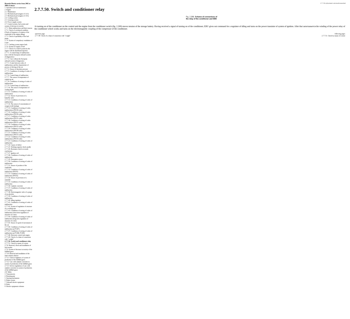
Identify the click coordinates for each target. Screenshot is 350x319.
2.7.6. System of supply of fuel (15, 47)
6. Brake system (10, 280)
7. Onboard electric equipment (14, 282)
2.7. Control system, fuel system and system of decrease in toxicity (16, 25)
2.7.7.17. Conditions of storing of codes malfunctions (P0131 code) (17, 117)
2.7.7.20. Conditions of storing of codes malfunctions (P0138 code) (17, 130)
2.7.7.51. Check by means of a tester (16, 243)
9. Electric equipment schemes (14, 286)
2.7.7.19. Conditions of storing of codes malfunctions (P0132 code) (17, 125)
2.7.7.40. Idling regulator (13, 200)
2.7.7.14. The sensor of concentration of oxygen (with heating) (17, 105)
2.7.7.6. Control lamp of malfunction (16, 75)
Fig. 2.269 (190, 17)
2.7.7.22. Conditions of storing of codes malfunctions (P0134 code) (17, 138)
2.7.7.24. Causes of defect (13, 145)
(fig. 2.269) (117, 26)
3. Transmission (10, 274)
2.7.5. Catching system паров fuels (16, 44)
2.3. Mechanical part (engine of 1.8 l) (17, 16)
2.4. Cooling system (11, 18)
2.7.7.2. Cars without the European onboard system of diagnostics (16, 60)
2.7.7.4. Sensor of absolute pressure (16, 69)
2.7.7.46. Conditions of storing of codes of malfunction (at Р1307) (18, 228)
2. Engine (8, 10)
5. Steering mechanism (12, 278)
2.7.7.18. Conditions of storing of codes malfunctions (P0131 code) (17, 121)
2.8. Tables (8, 272)
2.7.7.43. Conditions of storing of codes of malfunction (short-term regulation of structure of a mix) (18, 213)
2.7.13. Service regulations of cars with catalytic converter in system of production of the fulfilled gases (18, 268)
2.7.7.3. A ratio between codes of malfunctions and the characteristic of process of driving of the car (17, 65)
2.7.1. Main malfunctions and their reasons (18, 28)
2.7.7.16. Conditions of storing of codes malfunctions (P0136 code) (17, 113)
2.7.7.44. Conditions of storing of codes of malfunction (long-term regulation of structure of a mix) (18, 219)
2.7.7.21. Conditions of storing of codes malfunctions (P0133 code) (17, 134)
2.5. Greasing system (11, 20)
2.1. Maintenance (10, 12)
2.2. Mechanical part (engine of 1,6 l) (17, 14)
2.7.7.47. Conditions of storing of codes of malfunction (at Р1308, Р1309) (18, 232)
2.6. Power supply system (13, 22)
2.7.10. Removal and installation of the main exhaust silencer (17, 255)
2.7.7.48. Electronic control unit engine (17, 235)
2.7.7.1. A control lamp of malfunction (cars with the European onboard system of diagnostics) (18, 55)
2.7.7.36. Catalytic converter (14, 186)
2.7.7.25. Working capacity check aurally (18, 147)
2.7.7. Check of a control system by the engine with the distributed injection (17, 50)
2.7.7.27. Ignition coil (12, 153)
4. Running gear (10, 276)
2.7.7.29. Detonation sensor (14, 159)
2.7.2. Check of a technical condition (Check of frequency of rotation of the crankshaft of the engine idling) (17, 32)
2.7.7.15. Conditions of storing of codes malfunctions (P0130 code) (17, 109)
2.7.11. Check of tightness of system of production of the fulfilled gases (17, 259)
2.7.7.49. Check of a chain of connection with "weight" (52, 36)
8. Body (7, 284)
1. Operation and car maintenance (15, 8)
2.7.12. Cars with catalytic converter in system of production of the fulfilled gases (18, 263)
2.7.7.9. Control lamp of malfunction (16, 85)
